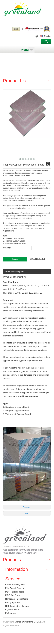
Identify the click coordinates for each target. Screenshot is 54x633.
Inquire (15, 259)
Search (46, 41)
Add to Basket (39, 259)
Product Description (14, 271)
